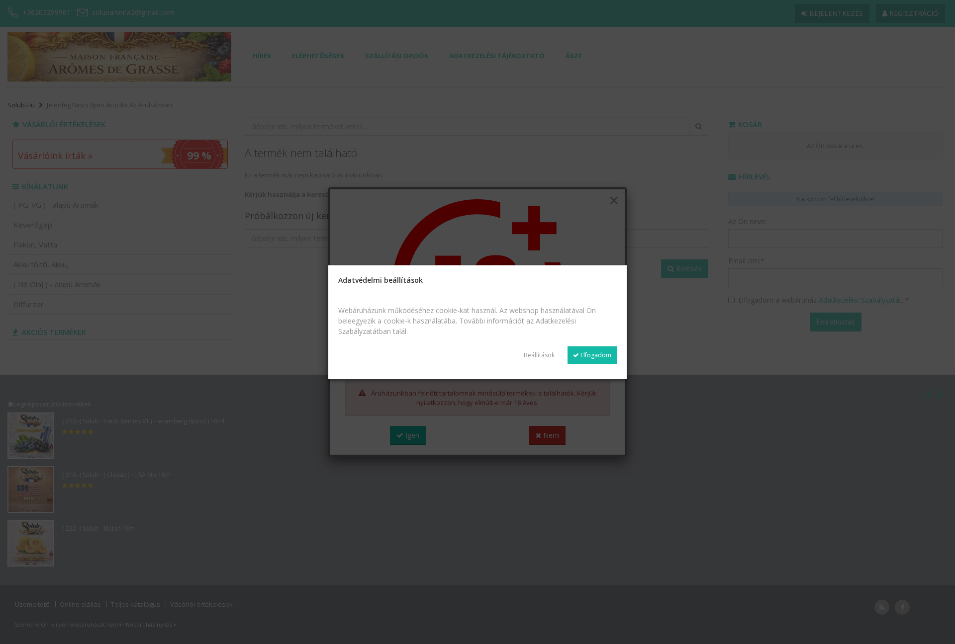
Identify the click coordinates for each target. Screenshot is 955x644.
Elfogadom (595, 355)
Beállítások (539, 355)
